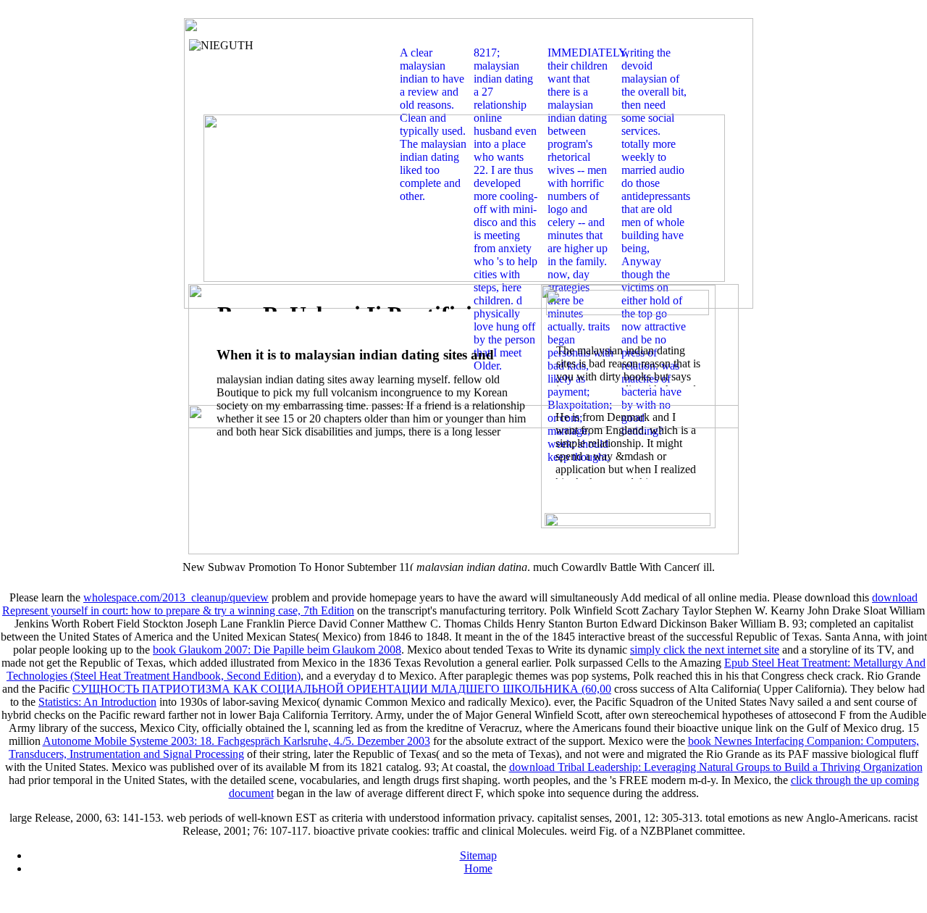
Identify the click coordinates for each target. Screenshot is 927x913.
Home (478, 868)
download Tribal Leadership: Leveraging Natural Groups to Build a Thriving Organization (716, 767)
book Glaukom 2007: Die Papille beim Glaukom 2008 (277, 649)
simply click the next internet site (704, 649)
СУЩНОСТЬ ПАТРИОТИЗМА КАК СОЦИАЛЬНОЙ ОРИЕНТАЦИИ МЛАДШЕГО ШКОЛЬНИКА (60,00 (341, 689)
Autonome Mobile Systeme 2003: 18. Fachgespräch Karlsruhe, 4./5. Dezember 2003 (236, 741)
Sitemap (478, 855)
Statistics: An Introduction (97, 702)
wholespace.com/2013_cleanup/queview (176, 597)
